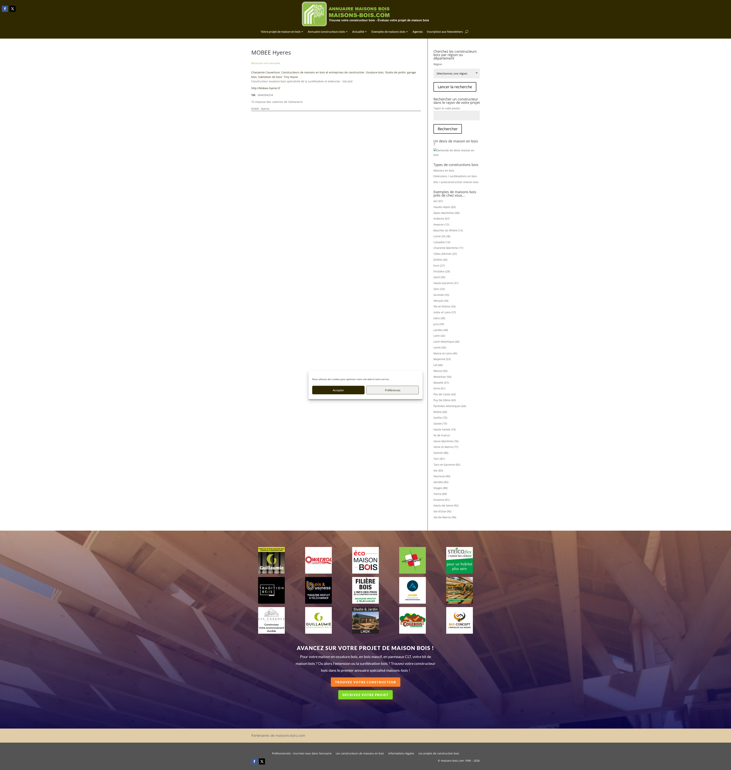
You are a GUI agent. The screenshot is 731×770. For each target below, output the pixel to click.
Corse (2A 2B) (441, 236)
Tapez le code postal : (447, 108)
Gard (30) (439, 277)
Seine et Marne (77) (445, 447)
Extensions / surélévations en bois (455, 176)
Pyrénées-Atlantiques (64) (449, 406)
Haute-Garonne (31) (445, 283)
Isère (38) (439, 318)
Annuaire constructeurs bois (326, 31)
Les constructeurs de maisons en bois (360, 753)
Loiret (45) (439, 347)
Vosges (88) (440, 488)
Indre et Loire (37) (444, 312)
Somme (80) (440, 453)
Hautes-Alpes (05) (444, 207)
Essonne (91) (441, 500)
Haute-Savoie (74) (444, 429)
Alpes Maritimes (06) (446, 213)
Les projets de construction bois (438, 753)
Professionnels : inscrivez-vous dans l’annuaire (302, 753)
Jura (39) (438, 324)
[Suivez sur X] (13, 9)
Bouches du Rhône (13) (448, 230)
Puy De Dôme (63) (444, 400)
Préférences (392, 390)
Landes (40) (440, 330)
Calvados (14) (441, 242)
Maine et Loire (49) (445, 353)
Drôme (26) (440, 259)
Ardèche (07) (441, 218)
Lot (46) (438, 365)
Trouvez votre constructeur (365, 682)
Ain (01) (438, 201)
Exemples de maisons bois (388, 31)
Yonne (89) (440, 494)
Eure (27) (439, 265)
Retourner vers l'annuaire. (266, 63)
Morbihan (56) (442, 377)
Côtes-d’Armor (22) (445, 254)
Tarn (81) (439, 458)
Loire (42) (439, 335)
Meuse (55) (440, 371)
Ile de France (441, 435)
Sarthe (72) (440, 417)
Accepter (338, 390)
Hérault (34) (440, 300)
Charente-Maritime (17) (448, 248)
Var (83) (438, 470)
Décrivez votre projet (365, 695)
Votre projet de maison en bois (281, 31)
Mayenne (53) (442, 359)
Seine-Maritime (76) (445, 441)
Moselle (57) (441, 382)
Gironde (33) (441, 295)
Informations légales (401, 753)
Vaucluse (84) (441, 476)
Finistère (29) (441, 271)
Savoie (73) (440, 423)
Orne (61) (439, 388)
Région (437, 64)
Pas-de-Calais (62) (444, 394)
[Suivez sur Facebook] (5, 9)
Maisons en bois (443, 170)
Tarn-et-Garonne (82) (446, 464)
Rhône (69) (440, 412)
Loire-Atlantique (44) (446, 341)
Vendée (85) (440, 482)
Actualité (358, 31)
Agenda (418, 31)
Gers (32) (439, 289)
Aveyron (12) (441, 224)
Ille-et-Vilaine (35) (444, 306)
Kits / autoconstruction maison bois (456, 182)
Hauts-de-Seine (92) (445, 505)
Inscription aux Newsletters (445, 31)
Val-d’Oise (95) (442, 511)
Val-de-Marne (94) (444, 517)
